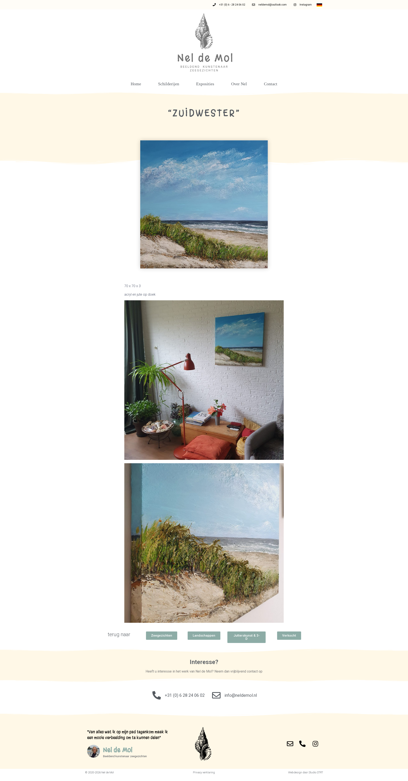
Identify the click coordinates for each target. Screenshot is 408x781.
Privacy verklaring (204, 772)
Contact (270, 83)
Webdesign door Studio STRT (305, 772)
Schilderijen (168, 83)
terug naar (119, 634)
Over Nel (239, 83)
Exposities (205, 83)
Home (136, 83)
